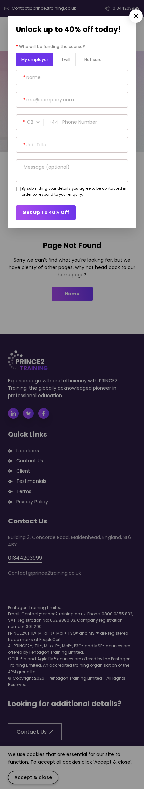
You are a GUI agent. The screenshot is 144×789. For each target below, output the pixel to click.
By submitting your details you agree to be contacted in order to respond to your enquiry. (74, 191)
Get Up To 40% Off (45, 212)
